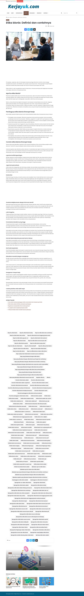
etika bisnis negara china (34, 453)
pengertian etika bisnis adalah (21, 485)
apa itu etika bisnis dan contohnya (44, 332)
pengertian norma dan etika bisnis (20, 532)
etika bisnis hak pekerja (43, 424)
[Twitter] (28, 29)
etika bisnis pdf (17, 458)
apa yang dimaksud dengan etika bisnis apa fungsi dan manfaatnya (30, 359)
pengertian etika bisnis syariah (40, 519)
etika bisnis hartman (14, 427)
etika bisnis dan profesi (46, 414)
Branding (39, 13)
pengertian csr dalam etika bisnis (23, 482)
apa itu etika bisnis (12, 332)
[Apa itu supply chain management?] (46, 581)
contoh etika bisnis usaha (41, 390)
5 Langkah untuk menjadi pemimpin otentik (17, 307)
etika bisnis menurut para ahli (23, 451)
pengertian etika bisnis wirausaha (39, 522)
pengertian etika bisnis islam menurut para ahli (38, 503)
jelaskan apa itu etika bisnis (39, 466)
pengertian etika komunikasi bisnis (39, 527)
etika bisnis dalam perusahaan (15, 414)
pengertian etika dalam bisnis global (20, 524)
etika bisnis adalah (13, 398)
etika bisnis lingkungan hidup (43, 445)
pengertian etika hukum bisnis (20, 527)
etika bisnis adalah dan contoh (44, 398)
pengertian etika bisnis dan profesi (16, 495)
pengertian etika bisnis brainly (39, 485)
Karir (12, 13)
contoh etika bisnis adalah (22, 380)
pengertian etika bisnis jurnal (20, 506)
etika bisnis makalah (16, 448)
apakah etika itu (40, 377)
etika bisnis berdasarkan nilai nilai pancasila (36, 403)
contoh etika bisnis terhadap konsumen (22, 390)
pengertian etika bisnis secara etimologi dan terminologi (30, 516)
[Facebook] (25, 29)
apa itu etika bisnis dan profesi (17, 335)
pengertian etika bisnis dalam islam (43, 487)
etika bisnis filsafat (19, 422)
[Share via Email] (34, 29)
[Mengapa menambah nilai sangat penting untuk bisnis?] (30, 581)
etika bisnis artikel (18, 403)
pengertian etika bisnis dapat (20, 501)
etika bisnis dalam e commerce (23, 411)
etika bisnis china (12, 409)
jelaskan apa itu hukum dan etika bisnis (30, 469)
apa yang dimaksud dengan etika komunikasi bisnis (30, 374)
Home (8, 13)
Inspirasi (45, 13)
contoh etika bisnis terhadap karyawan (42, 388)
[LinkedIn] (31, 29)
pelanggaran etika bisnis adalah (20, 480)
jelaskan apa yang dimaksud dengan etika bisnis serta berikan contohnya (30, 472)
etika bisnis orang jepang (45, 456)
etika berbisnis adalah (36, 395)
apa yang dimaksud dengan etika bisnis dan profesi (30, 367)
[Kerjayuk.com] (23, 7)
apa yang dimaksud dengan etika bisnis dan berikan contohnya (30, 361)
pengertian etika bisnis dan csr (41, 490)
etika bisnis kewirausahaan (27, 440)
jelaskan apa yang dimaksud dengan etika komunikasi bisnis (30, 474)
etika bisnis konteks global (44, 440)
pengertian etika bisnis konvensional (38, 506)
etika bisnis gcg (30, 422)
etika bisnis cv (49, 409)
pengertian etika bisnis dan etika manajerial (19, 493)
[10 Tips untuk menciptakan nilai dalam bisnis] (13, 581)
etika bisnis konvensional (15, 443)
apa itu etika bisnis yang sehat (38, 343)
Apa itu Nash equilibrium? (29, 1)
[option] (30, 558)
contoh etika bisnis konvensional (20, 385)
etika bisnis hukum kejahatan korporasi (22, 430)
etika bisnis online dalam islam (28, 456)
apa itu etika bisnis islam (20, 340)
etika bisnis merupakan (38, 451)
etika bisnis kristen (47, 443)
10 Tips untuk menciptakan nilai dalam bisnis (13, 587)
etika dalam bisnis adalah (40, 464)
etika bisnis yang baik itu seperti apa (22, 464)
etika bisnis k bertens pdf (42, 437)
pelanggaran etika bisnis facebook (39, 480)
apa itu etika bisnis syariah (21, 343)
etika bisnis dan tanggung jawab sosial (23, 416)
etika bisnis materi (28, 448)
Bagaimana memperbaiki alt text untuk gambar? (19, 305)
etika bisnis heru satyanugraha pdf (43, 427)
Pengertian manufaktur (19, 555)
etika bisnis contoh (23, 409)
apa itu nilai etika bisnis (19, 351)
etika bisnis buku (33, 406)
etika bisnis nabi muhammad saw (17, 453)
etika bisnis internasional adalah (16, 432)
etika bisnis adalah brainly (27, 398)
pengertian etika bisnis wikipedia (20, 522)
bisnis (48, 377)
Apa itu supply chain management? (43, 587)
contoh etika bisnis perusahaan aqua (39, 385)
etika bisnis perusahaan (30, 458)
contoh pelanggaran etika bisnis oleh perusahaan (30, 393)
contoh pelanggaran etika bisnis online (19, 395)
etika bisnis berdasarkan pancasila (18, 406)
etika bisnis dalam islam (39, 411)
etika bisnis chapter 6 (45, 406)
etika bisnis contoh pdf (37, 409)
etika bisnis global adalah (17, 424)
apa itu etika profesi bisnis (45, 345)
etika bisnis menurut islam (42, 448)
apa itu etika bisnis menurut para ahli (37, 340)
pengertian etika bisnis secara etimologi (30, 514)
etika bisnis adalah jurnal (17, 401)
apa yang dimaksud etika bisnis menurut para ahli (22, 377)
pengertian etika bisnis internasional (38, 501)
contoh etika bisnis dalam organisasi (21, 382)
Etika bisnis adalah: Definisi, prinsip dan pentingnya (19, 304)
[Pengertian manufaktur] (30, 558)
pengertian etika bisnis (39, 482)
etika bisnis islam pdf (32, 435)
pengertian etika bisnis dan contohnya (21, 490)
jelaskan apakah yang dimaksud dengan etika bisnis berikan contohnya (30, 477)
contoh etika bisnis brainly (38, 380)
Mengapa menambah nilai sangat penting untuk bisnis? (29, 587)
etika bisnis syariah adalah (37, 461)
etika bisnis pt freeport (22, 461)
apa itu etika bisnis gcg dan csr (21, 338)
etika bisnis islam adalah (17, 435)
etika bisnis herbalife (27, 427)
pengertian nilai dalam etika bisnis (41, 529)
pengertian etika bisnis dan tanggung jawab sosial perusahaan (30, 498)
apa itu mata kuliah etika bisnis (39, 348)
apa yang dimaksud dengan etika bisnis (30, 356)
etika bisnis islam (47, 432)
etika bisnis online (14, 456)
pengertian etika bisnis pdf (42, 511)
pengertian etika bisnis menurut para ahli (40, 508)
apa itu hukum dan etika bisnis (21, 348)
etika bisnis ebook (29, 419)
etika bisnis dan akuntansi (32, 414)
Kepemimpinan (19, 13)
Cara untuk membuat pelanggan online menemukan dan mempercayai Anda (25, 302)
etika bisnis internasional (41, 430)
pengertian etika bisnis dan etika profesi (42, 493)
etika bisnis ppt (42, 458)
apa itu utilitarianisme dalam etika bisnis (37, 351)
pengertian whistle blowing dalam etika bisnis (22, 535)
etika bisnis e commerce (16, 419)
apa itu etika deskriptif (30, 345)
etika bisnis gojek (30, 424)
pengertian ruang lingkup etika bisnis (40, 532)
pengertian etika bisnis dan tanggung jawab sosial (40, 495)
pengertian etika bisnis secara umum (21, 519)
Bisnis (25, 13)
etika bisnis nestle (47, 453)
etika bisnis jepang (44, 435)
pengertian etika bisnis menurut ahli (18, 508)
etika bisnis (47, 395)
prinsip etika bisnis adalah (42, 535)
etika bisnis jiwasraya (17, 437)
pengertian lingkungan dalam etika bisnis (20, 529)
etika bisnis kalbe (14, 440)
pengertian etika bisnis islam (17, 503)
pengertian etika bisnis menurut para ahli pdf (22, 511)
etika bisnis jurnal (29, 437)
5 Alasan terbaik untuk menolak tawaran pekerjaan (19, 309)
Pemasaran (32, 13)
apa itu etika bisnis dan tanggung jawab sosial (39, 335)
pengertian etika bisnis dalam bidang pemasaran (20, 487)
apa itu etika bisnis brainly (26, 332)
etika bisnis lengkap (14, 445)
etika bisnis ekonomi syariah (43, 419)
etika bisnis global (41, 422)
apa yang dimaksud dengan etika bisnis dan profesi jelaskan (30, 369)
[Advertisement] (30, 71)
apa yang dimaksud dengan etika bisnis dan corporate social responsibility (30, 364)
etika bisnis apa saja (44, 401)
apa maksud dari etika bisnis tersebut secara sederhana (30, 353)
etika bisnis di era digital (41, 416)
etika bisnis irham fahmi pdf (33, 432)
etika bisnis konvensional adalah (31, 443)
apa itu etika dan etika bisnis (15, 345)
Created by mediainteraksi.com (28, 593)
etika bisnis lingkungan (28, 445)
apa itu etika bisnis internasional (39, 338)
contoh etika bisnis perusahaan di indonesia (19, 388)
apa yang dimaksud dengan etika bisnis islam (30, 372)
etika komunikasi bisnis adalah (22, 466)
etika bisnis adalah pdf (31, 401)
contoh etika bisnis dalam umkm (40, 382)
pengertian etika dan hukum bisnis (40, 524)
